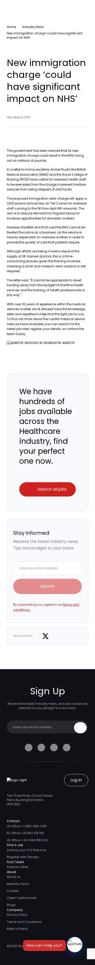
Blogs (11, 905)
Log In (76, 780)
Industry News (33, 27)
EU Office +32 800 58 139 (25, 833)
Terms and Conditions (24, 922)
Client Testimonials (21, 898)
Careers (13, 891)
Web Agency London (34, 946)
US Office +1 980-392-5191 (27, 826)
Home (11, 27)
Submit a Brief (17, 867)
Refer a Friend (17, 929)
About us (14, 877)
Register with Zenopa (23, 857)
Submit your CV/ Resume (26, 850)
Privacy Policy (17, 915)
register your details (45, 329)
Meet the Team (18, 884)
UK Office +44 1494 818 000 (27, 840)
